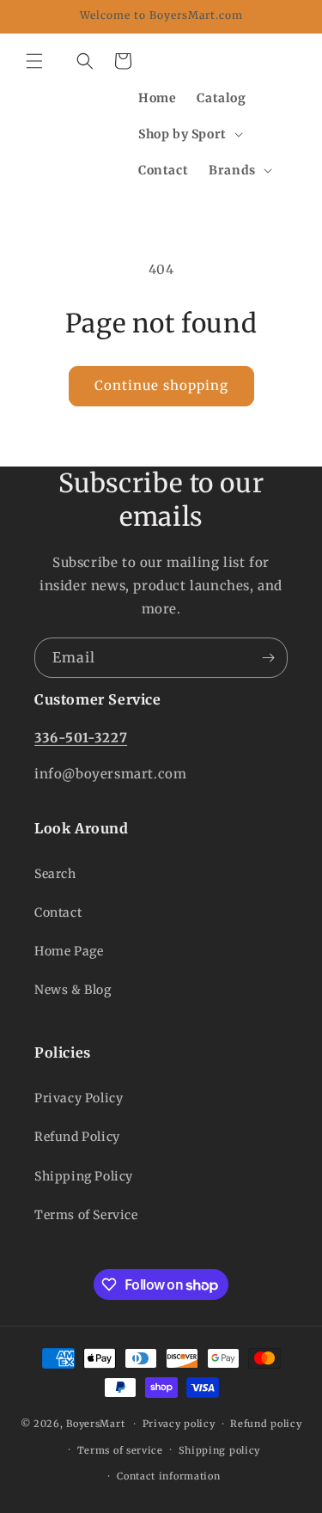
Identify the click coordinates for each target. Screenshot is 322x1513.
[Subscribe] (268, 658)
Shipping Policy (83, 1176)
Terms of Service (86, 1215)
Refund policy (265, 1424)
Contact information (168, 1476)
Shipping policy (220, 1450)
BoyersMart (95, 1424)
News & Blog (73, 989)
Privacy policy (179, 1424)
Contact (58, 912)
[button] (34, 61)
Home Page (68, 951)
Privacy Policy (78, 1098)
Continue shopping (161, 385)
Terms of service (120, 1450)
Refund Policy (77, 1136)
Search (55, 874)
